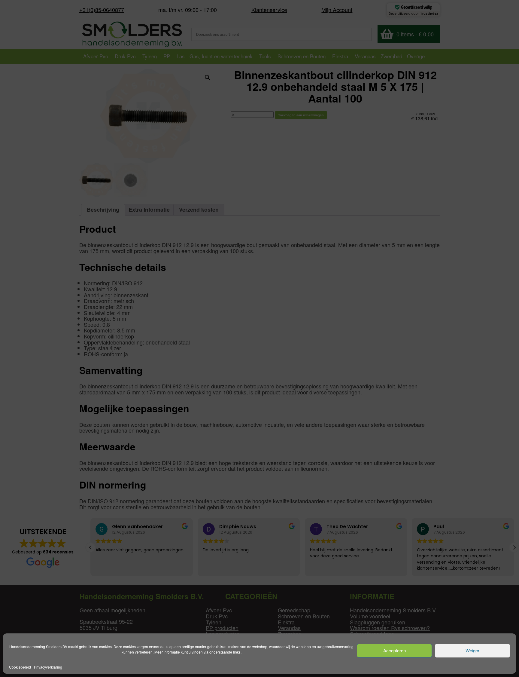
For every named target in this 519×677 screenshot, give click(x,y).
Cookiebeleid (20, 666)
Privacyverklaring (48, 666)
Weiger (472, 651)
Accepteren (394, 651)
